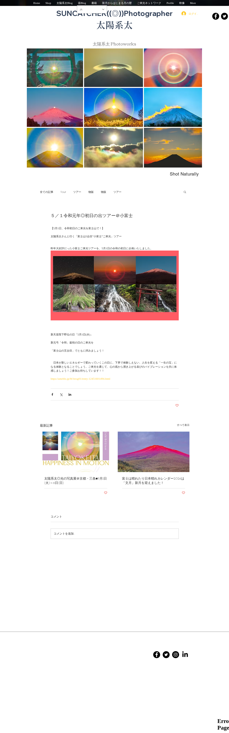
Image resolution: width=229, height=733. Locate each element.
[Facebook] (215, 16)
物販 (91, 192)
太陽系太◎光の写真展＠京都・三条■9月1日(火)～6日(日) (75, 481)
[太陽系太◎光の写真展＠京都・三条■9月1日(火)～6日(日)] (76, 452)
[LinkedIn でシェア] (70, 394)
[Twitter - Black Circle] (166, 654)
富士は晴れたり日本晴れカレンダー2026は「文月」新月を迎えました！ (153, 481)
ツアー (77, 192)
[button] (185, 191)
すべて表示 (183, 425)
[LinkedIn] (185, 654)
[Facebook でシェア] (52, 394)
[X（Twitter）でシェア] (61, 394)
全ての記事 (46, 192)
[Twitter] (224, 16)
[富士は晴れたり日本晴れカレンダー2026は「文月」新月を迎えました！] (153, 452)
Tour (63, 192)
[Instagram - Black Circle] (175, 654)
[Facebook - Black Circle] (156, 654)
